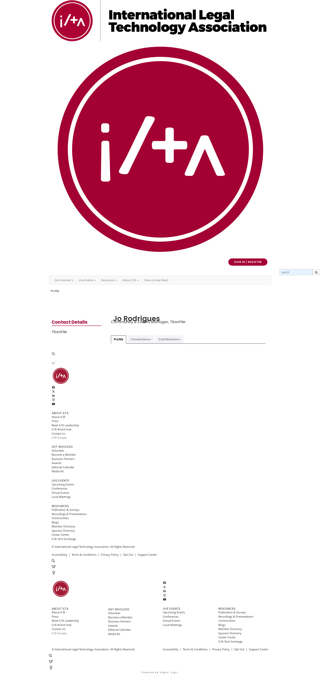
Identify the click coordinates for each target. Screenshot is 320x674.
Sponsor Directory (63, 530)
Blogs (55, 522)
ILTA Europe (59, 437)
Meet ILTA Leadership (65, 425)
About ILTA (58, 417)
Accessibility (59, 554)
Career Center (60, 534)
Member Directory (63, 526)
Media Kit (58, 471)
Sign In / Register (248, 262)
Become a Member (64, 454)
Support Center (147, 554)
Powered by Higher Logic (160, 672)
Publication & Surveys (65, 510)
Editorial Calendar (63, 467)
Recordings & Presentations (69, 514)
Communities (60, 518)
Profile (118, 339)
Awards (56, 463)
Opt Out (128, 554)
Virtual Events (60, 493)
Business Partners (63, 459)
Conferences (59, 488)
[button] (64, 280)
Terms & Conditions (84, 554)
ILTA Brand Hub (61, 429)
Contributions (168, 339)
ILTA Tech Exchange (64, 539)
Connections (139, 339)
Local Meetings (61, 497)
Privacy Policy (110, 554)
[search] (316, 272)
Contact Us (58, 433)
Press (55, 421)
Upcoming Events (63, 484)
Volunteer (58, 450)
